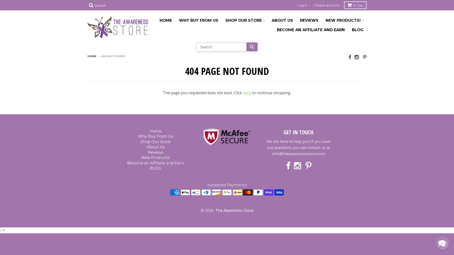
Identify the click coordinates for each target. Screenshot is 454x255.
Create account (326, 5)
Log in (302, 5)
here (247, 92)
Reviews (309, 20)
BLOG (357, 29)
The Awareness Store (234, 210)
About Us (282, 20)
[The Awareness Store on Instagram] (357, 57)
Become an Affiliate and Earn (311, 29)
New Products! (343, 20)
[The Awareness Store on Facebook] (350, 57)
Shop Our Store (243, 20)
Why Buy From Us (198, 20)
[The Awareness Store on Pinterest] (365, 57)
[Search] (252, 46)
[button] (442, 243)
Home (166, 20)
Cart (358, 5)
